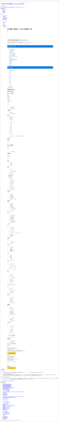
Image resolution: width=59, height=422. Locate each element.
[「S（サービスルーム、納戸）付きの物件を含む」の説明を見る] (9, 137)
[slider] (7, 104)
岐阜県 (4, 11)
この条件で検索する (11, 353)
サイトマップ (5, 416)
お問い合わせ (21, 42)
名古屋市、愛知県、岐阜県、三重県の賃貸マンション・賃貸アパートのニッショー (13, 7)
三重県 (4, 12)
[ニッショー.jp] (15, 3)
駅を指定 (12, 93)
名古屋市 (4, 10)
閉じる (9, 366)
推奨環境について (5, 417)
